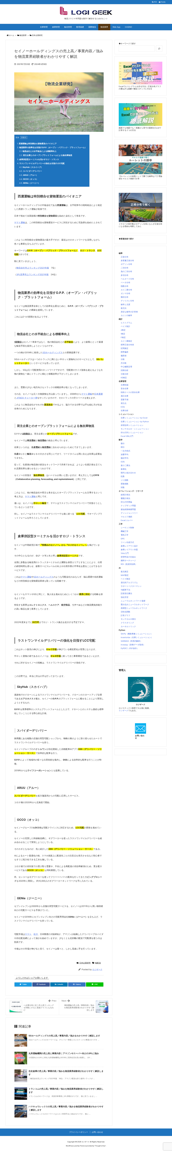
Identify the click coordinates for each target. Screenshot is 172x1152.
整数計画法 (125, 498)
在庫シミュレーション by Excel (134, 418)
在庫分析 (124, 410)
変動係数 (124, 484)
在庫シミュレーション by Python (135, 421)
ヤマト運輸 (19, 222)
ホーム (11, 35)
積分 (123, 447)
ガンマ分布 (125, 293)
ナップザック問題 (128, 506)
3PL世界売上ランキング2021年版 (32, 274)
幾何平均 (124, 458)
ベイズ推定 (125, 579)
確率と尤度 (125, 304)
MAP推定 (125, 575)
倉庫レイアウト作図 (129, 549)
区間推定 (124, 348)
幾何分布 (124, 297)
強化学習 (124, 597)
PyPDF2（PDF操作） (130, 648)
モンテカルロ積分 (128, 619)
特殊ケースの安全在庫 (130, 392)
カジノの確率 (126, 315)
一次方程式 (125, 451)
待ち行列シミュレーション (132, 432)
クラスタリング (127, 623)
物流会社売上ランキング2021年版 (32, 268)
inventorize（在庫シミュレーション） (137, 637)
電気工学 (124, 535)
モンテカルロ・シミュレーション (135, 429)
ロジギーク (97, 969)
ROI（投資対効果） (129, 564)
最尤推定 (124, 571)
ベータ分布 (125, 282)
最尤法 (123, 308)
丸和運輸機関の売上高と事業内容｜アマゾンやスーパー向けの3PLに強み (64, 1053)
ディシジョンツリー (129, 513)
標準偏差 (124, 352)
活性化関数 (125, 612)
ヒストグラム (126, 323)
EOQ (123, 407)
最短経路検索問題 (128, 509)
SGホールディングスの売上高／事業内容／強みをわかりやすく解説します (64, 1035)
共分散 (123, 363)
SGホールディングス (53, 352)
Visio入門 (125, 553)
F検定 (123, 337)
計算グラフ (125, 615)
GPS (122, 539)
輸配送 (98, 963)
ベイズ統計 (125, 326)
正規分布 (124, 257)
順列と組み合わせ (128, 473)
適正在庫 (124, 396)
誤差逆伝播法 (126, 593)
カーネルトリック (128, 626)
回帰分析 (124, 370)
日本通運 (98, 394)
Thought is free (100, 1146)
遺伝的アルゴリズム (129, 582)
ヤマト (28, 934)
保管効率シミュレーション (132, 425)
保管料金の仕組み (128, 557)
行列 (123, 462)
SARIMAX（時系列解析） (131, 641)
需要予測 (124, 399)
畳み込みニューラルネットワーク (135, 604)
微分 (123, 443)
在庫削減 (124, 385)
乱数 (123, 476)
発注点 (123, 403)
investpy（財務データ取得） (133, 645)
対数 (123, 487)
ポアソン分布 (126, 264)
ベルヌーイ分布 (127, 279)
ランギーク (123, 710)
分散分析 (124, 374)
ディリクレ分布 (127, 301)
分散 (123, 359)
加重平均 (124, 454)
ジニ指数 (124, 480)
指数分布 (124, 286)
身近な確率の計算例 (129, 312)
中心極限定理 (126, 367)
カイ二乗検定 (126, 341)
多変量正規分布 (127, 260)
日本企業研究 (37, 35)
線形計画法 (125, 495)
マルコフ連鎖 (126, 517)
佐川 (35, 934)
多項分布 (124, 275)
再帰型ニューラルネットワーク (134, 608)
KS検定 (124, 378)
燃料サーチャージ (128, 560)
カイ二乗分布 (126, 290)
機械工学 (124, 531)
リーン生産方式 (127, 542)
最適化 (123, 469)
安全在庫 (124, 388)
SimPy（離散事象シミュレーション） (136, 634)
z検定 (123, 330)
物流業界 (23, 35)
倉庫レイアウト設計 (129, 546)
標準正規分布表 (127, 345)
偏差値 (123, 356)
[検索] (159, 48)
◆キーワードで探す (127, 43)
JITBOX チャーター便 (26, 398)
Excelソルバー (127, 520)
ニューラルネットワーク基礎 (133, 601)
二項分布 (124, 268)
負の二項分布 (126, 271)
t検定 (123, 334)
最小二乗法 (125, 465)
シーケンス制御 (127, 528)
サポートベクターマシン (131, 586)
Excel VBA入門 (127, 436)
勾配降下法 (125, 590)
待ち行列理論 (126, 502)
